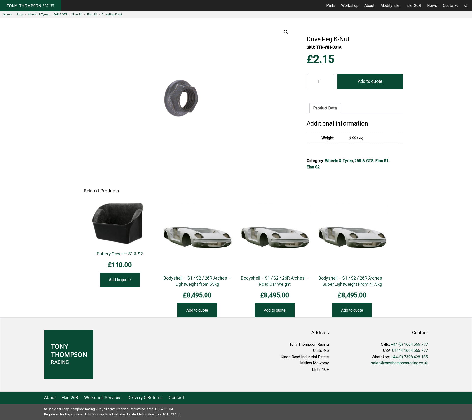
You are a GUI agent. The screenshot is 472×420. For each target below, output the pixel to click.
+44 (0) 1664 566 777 (409, 344)
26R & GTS (363, 160)
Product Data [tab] (325, 108)
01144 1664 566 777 (410, 350)
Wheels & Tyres (339, 160)
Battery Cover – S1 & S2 (120, 253)
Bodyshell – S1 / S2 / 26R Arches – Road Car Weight (275, 281)
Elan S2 (313, 167)
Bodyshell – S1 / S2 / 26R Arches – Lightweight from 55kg (197, 281)
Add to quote (370, 81)
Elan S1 (381, 160)
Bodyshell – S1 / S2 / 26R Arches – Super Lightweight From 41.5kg (352, 281)
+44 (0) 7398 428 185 (409, 357)
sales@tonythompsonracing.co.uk (399, 363)
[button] (285, 32)
